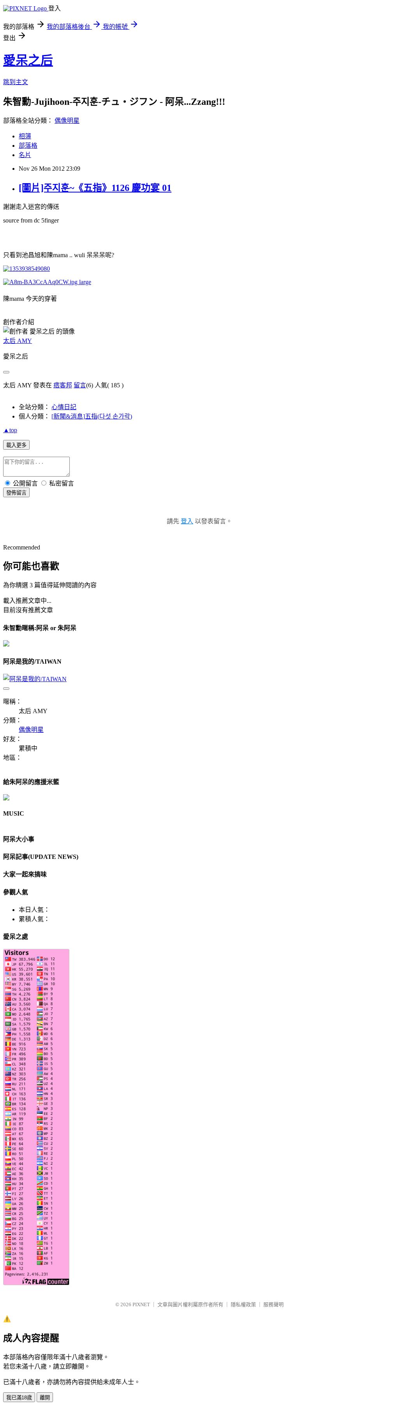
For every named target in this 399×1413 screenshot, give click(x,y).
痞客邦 (62, 385)
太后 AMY (17, 340)
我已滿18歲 (19, 1398)
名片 (25, 155)
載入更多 (16, 445)
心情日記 (63, 407)
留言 (80, 385)
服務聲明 (273, 1304)
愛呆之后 (28, 60)
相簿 (25, 136)
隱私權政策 (243, 1304)
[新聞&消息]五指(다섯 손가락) (91, 416)
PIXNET (141, 1304)
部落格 (28, 145)
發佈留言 (16, 493)
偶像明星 (67, 120)
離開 (45, 1398)
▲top (10, 430)
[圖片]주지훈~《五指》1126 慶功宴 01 (95, 188)
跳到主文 (15, 82)
